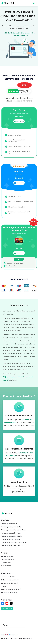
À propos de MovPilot (8, 577)
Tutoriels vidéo (6, 562)
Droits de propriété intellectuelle (11, 589)
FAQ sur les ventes (9, 377)
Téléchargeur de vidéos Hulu (10, 539)
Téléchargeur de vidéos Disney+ (11, 533)
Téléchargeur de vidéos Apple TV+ (12, 545)
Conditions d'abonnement (9, 592)
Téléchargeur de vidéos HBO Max (12, 536)
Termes (3, 586)
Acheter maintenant (20, 121)
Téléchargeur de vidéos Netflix (11, 527)
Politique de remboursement (10, 580)
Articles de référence (7, 559)
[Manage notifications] (2, 634)
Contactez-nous (6, 566)
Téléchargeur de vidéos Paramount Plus (14, 542)
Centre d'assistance (7, 556)
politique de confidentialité (9, 583)
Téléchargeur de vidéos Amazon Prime (13, 530)
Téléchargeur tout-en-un (9, 523)
